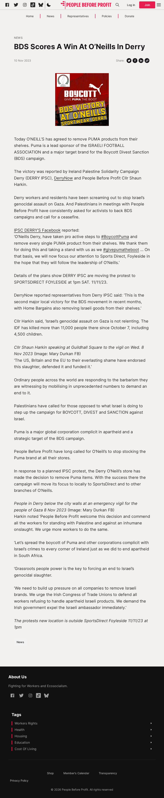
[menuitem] (50, 773)
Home (30, 16)
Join (147, 5)
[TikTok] (33, 5)
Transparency (108, 773)
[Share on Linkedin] (141, 61)
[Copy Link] (147, 61)
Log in (131, 5)
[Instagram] (25, 5)
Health (19, 730)
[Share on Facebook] (135, 61)
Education (22, 742)
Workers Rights (26, 723)
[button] (48, 5)
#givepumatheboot (121, 249)
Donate (129, 16)
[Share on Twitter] (129, 61)
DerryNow (63, 178)
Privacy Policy (19, 780)
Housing (21, 736)
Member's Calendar (76, 773)
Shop (50, 773)
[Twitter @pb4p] (16, 5)
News (50, 16)
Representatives (78, 16)
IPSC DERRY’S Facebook (37, 230)
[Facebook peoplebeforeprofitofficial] (7, 5)
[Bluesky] (41, 5)
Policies (107, 16)
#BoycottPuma (115, 236)
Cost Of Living (25, 749)
